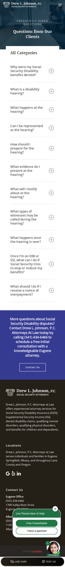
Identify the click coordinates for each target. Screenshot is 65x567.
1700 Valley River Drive (20, 505)
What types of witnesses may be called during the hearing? (24, 217)
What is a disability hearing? (24, 91)
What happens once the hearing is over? (25, 239)
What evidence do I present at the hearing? (25, 170)
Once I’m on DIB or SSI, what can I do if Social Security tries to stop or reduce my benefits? (26, 264)
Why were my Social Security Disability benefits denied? (25, 71)
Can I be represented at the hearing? (26, 128)
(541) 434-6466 (15, 501)
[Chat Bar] (32, 562)
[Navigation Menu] (60, 5)
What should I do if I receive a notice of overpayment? (25, 290)
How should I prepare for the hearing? (22, 148)
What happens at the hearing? (26, 109)
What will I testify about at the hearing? (23, 193)
